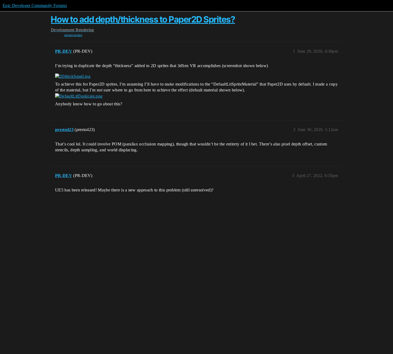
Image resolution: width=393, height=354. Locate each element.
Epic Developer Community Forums (35, 5)
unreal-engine (73, 35)
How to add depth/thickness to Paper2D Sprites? (143, 19)
